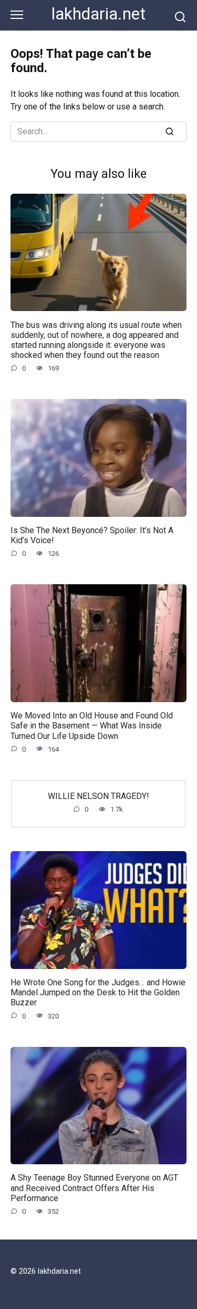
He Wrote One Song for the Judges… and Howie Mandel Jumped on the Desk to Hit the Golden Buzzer (98, 992)
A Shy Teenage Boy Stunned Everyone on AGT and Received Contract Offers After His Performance (94, 1188)
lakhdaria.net (98, 14)
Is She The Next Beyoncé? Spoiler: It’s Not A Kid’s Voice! (92, 535)
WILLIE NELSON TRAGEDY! (98, 796)
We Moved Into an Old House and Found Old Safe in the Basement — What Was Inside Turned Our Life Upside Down (92, 726)
